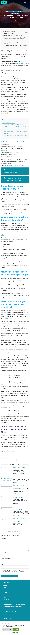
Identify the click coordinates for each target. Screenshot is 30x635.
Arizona (4, 454)
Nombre (3, 552)
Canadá (14, 485)
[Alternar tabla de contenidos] (25, 31)
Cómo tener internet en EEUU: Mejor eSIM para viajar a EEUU (21, 480)
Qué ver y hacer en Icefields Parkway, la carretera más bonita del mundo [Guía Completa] (20, 523)
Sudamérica (6, 592)
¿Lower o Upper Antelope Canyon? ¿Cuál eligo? (14, 37)
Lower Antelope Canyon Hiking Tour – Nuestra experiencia (14, 42)
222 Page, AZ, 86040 (18, 165)
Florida (23, 467)
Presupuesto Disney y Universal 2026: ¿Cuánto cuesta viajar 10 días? (19, 472)
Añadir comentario (23, 20)
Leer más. (15, 632)
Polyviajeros (15, 20)
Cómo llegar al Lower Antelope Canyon (12, 35)
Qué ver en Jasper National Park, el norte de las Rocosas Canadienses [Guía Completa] (21, 513)
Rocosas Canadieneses (18, 487)
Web (2, 564)
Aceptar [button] (16, 629)
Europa (5, 590)
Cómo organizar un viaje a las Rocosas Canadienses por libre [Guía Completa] (21, 490)
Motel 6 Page (14, 67)
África (5, 585)
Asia (4, 587)
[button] (7, 120)
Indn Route (9, 165)
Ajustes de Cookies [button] (7, 629)
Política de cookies (8, 613)
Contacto (6, 609)
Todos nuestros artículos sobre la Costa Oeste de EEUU (15, 46)
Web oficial (4, 150)
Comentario (4, 538)
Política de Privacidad (9, 611)
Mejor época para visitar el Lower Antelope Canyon (13, 39)
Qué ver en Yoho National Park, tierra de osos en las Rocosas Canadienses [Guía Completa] (20, 501)
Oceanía (5, 597)
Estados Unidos (19, 11)
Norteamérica (15, 13)
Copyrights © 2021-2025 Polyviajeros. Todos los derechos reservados (14, 605)
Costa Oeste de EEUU (21, 63)
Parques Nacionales (12, 454)
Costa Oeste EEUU (10, 11)
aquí (22, 439)
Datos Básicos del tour (8, 33)
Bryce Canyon (9, 318)
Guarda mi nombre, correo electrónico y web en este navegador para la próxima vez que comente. (15, 571)
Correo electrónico (5, 558)
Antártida (6, 599)
